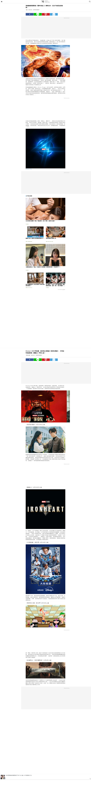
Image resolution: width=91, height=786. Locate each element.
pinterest (46, 14)
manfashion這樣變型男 (45, 1)
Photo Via (29, 169)
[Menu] (1, 1)
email (54, 14)
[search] (89, 1)
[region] (66, 28)
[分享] (30, 14)
